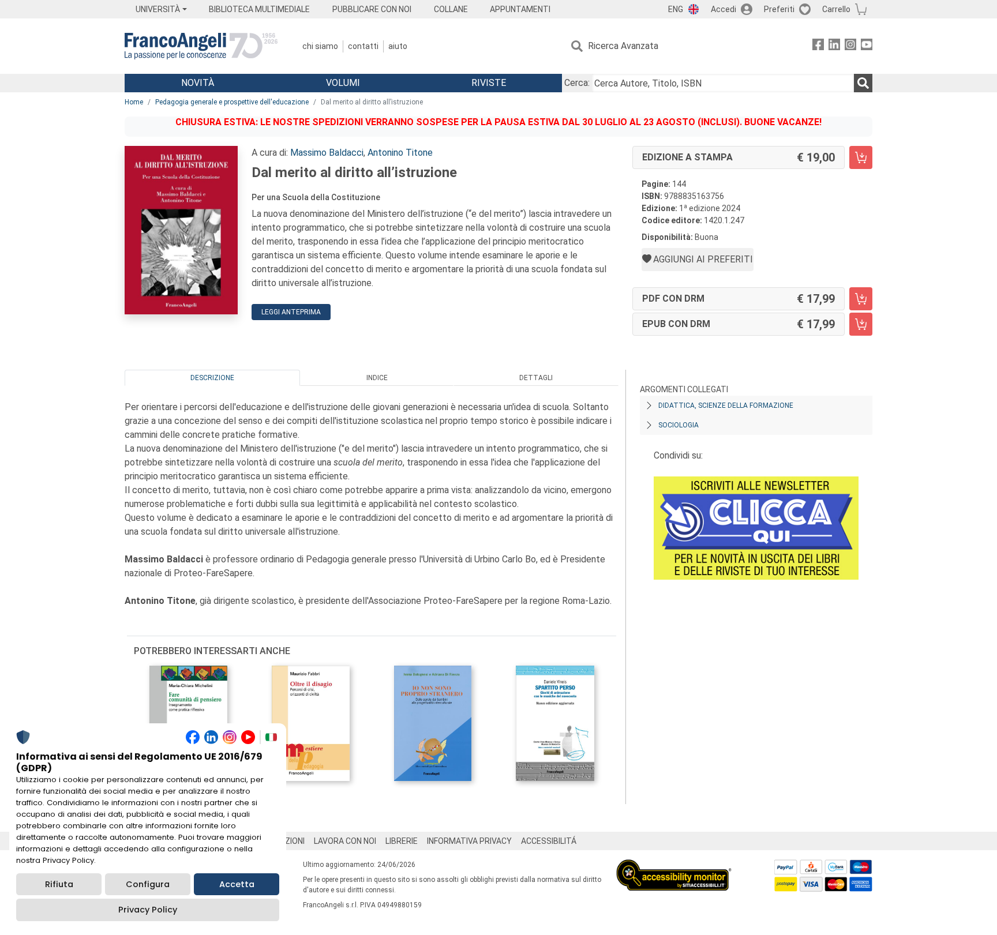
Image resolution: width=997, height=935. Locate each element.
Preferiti (779, 9)
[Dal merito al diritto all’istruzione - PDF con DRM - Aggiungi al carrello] (860, 298)
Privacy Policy (147, 909)
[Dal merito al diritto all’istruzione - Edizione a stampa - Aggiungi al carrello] (860, 157)
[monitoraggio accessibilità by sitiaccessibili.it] (674, 866)
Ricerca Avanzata (623, 45)
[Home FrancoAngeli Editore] (201, 46)
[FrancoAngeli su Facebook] (818, 46)
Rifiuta (59, 884)
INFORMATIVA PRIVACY (469, 841)
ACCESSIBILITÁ (548, 841)
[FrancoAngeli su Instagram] (850, 46)
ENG (675, 9)
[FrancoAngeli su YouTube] (866, 46)
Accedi (723, 9)
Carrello (836, 9)
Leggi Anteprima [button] (291, 312)
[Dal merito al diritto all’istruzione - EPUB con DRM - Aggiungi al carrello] (860, 324)
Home (134, 102)
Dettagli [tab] (536, 378)
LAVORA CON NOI (345, 841)
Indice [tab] (377, 378)
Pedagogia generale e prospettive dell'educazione (232, 102)
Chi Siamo (320, 46)
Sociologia (678, 425)
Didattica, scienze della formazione (725, 405)
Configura (148, 884)
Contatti (363, 46)
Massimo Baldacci (326, 152)
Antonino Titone (400, 152)
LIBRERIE (401, 841)
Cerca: (577, 82)
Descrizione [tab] (212, 378)
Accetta (236, 884)
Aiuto (397, 46)
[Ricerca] (863, 83)
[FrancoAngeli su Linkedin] (834, 46)
